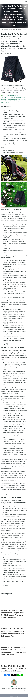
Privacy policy (11, 696)
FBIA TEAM (12, 29)
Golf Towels (19, 29)
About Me (18, 696)
